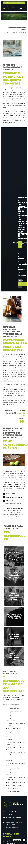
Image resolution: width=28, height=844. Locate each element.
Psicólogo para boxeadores (14, 711)
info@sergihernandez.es (14, 817)
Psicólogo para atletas (12, 708)
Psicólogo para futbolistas (13, 728)
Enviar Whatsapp (11, 811)
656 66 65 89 (10, 814)
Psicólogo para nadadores (13, 769)
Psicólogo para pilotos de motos (15, 782)
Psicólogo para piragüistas (13, 785)
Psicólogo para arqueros (13, 791)
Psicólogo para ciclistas (13, 715)
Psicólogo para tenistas (13, 788)
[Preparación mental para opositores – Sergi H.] (10, 6)
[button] (14, 494)
